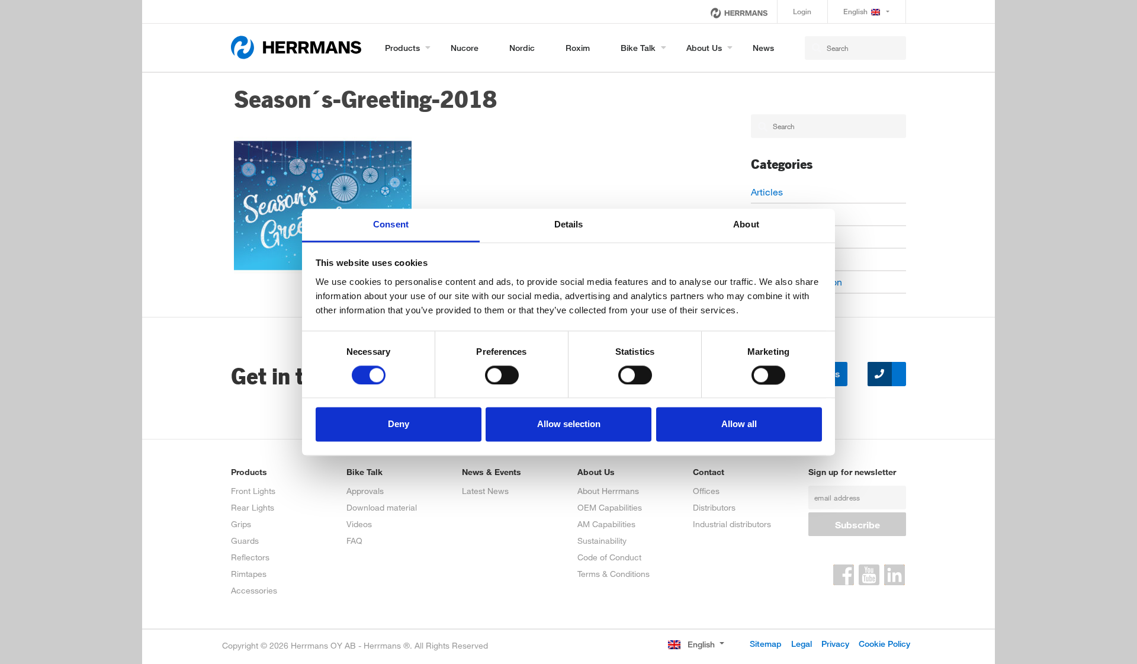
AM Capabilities (606, 524)
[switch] (502, 374)
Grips (241, 524)
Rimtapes (248, 574)
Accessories (254, 590)
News (763, 48)
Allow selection (568, 424)
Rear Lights (252, 507)
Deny (398, 424)
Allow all (739, 424)
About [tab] (746, 224)
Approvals (365, 491)
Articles (767, 191)
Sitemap (766, 644)
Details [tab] (568, 224)
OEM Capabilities (609, 507)
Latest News (485, 491)
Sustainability (602, 540)
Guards (245, 540)
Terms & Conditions (613, 574)
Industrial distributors (732, 524)
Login (802, 11)
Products (402, 48)
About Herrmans (608, 491)
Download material (381, 507)
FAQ (354, 540)
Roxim (578, 48)
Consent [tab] (391, 224)
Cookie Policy (884, 644)
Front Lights (253, 491)
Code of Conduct (609, 557)
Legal (801, 644)
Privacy (835, 644)
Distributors (714, 507)
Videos (359, 524)
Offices (706, 491)
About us (704, 48)
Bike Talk (638, 48)
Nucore (464, 48)
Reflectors (250, 557)
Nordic (522, 48)
